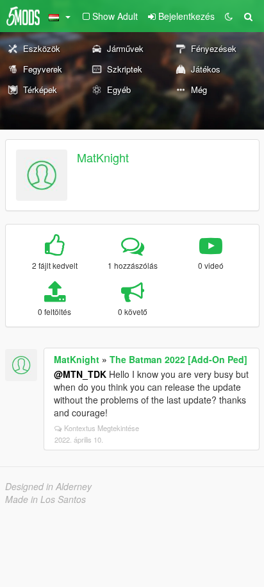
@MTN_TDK (80, 374)
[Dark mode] (229, 16)
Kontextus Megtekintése (101, 428)
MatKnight (103, 157)
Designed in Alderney (48, 486)
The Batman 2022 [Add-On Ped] (178, 359)
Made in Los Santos (45, 499)
